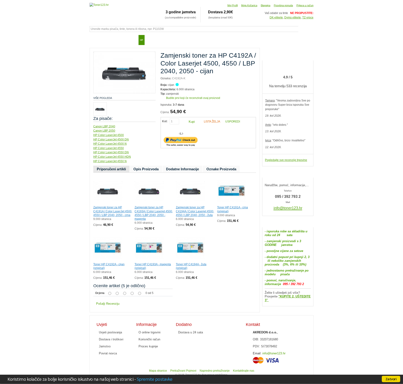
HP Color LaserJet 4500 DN (111, 139)
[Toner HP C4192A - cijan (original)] (107, 235)
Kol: (164, 121)
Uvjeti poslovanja (110, 332)
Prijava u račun (304, 5)
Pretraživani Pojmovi (183, 370)
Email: (257, 353)
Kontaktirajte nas (243, 370)
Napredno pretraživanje (215, 370)
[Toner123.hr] (99, 5)
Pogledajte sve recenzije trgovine (286, 160)
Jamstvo (105, 346)
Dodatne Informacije (182, 169)
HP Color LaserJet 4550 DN (111, 152)
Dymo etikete (292, 17)
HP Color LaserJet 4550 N (110, 161)
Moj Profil (232, 5)
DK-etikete (276, 17)
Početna (95, 40)
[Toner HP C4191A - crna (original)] (231, 178)
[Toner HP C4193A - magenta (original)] (149, 235)
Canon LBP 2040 (104, 126)
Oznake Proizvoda (221, 169)
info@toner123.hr (273, 353)
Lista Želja (212, 121)
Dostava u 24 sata (190, 332)
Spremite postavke (154, 379)
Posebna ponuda (283, 5)
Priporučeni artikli (111, 169)
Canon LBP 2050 (104, 130)
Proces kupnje (148, 346)
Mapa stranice (158, 370)
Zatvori (391, 379)
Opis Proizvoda (146, 169)
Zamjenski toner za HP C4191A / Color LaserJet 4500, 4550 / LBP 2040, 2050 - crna (112, 211)
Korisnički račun (149, 339)
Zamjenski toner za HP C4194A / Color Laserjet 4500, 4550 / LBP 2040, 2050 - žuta (195, 211)
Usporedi (232, 121)
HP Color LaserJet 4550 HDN (112, 156)
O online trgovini (149, 332)
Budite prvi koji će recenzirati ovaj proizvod (193, 98)
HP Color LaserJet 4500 (108, 135)
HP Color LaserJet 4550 (108, 148)
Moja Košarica (249, 5)
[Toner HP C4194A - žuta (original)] (190, 235)
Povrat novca (108, 353)
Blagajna (265, 5)
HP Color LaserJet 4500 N (110, 143)
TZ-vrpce (307, 17)
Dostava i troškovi (111, 339)
